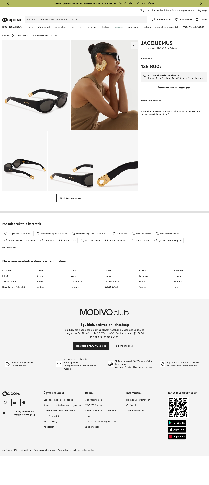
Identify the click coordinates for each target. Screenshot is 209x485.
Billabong (179, 270)
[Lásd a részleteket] (203, 100)
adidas (143, 281)
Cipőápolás (142, 405)
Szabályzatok (102, 426)
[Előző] (8, 3)
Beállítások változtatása (44, 450)
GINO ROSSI (111, 286)
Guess (142, 286)
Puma (40, 281)
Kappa (108, 276)
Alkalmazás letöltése (159, 10)
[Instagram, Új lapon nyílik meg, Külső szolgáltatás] (5, 402)
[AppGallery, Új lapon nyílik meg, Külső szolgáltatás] (177, 437)
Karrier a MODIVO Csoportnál (104, 410)
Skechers (178, 281)
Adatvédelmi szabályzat (69, 450)
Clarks (142, 270)
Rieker (40, 276)
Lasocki (177, 276)
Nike (176, 286)
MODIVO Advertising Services (104, 421)
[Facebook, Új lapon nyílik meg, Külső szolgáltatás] (23, 402)
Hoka (73, 270)
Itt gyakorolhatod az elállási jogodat (63, 405)
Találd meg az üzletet (183, 10)
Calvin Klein (77, 281)
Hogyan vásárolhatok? (145, 399)
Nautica (143, 276)
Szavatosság (60, 421)
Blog (143, 10)
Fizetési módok (61, 415)
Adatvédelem (88, 450)
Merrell (40, 270)
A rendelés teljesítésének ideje (63, 410)
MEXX (5, 276)
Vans (73, 276)
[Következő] (201, 3)
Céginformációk (103, 399)
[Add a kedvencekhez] (135, 45)
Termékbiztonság (145, 410)
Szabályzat (26, 450)
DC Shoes (7, 270)
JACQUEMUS (157, 43)
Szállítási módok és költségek (63, 399)
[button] (36, 85)
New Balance (112, 281)
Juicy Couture (9, 281)
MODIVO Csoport (104, 405)
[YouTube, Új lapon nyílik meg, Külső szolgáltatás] (14, 402)
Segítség (202, 10)
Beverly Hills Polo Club (14, 286)
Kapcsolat (59, 426)
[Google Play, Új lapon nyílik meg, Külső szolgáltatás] (177, 423)
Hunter (108, 270)
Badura (40, 286)
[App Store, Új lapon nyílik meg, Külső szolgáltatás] (177, 430)
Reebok (75, 286)
